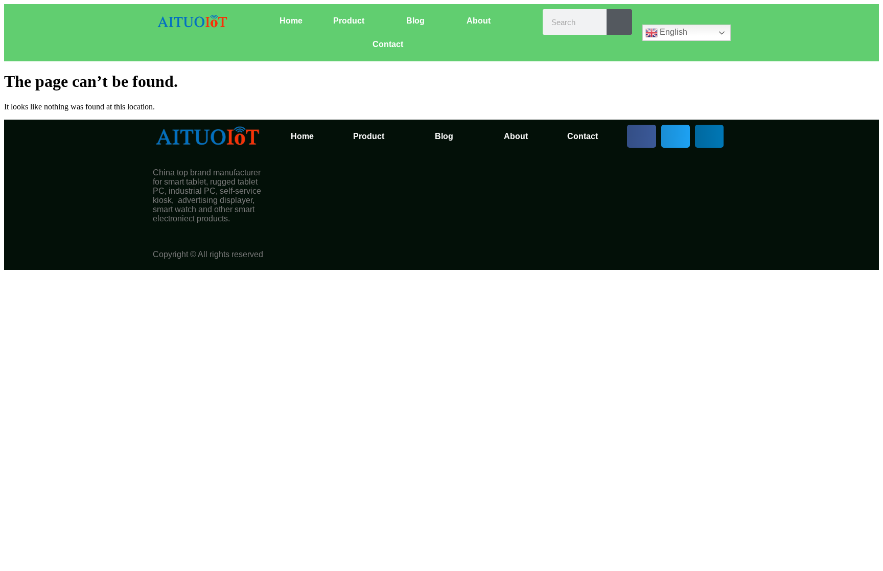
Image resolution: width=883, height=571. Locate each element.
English (672, 32)
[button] (641, 136)
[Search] (619, 22)
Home (291, 20)
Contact (388, 44)
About (479, 20)
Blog (415, 20)
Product (348, 20)
